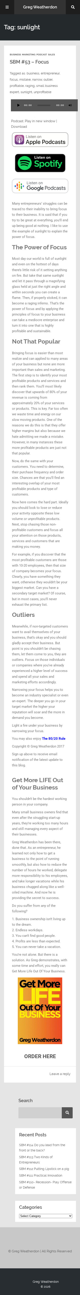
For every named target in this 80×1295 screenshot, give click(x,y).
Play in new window (40, 121)
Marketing (28, 54)
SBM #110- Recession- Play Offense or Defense (45, 1184)
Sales (51, 54)
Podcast (41, 54)
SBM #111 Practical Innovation (40, 1175)
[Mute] (70, 105)
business (33, 73)
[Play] (18, 105)
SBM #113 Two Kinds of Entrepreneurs (36, 1159)
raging (30, 86)
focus (14, 79)
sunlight (26, 92)
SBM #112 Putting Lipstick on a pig (44, 1169)
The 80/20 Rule (53, 739)
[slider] (27, 117)
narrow (37, 79)
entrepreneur (50, 73)
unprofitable (42, 92)
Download (19, 127)
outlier (48, 79)
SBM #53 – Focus (29, 62)
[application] (40, 108)
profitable (17, 86)
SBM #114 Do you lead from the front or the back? (42, 1147)
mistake (25, 79)
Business (15, 54)
